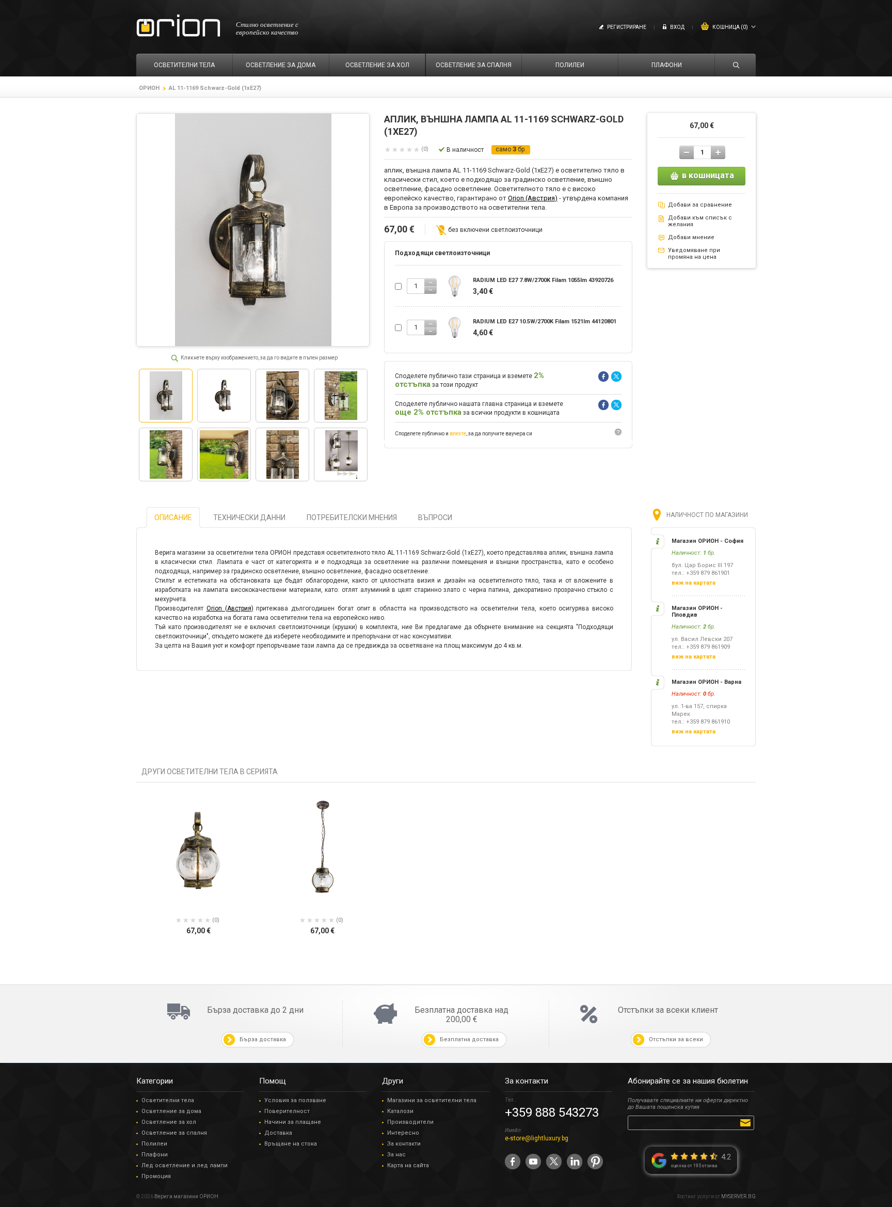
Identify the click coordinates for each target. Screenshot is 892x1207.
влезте (458, 433)
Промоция (156, 1176)
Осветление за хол (168, 1122)
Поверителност (287, 1111)
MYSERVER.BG (738, 1196)
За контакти (404, 1143)
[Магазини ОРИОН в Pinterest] (595, 1161)
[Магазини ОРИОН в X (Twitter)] (554, 1161)
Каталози (400, 1111)
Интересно (403, 1133)
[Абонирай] (747, 1122)
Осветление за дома (171, 1111)
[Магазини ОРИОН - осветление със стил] (178, 26)
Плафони (154, 1154)
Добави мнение (691, 237)
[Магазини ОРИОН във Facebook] (512, 1161)
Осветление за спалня (174, 1133)
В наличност (465, 149)
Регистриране (626, 27)
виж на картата (693, 582)
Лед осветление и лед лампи (184, 1165)
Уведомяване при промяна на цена (694, 253)
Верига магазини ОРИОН (186, 1196)
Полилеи (154, 1143)
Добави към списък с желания (700, 221)
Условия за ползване (295, 1100)
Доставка (278, 1133)
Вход (677, 27)
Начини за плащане (292, 1122)
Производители (410, 1122)
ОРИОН (149, 88)
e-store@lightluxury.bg (536, 1138)
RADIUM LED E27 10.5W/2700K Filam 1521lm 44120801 (544, 321)
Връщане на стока (290, 1143)
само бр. (511, 149)
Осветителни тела (167, 1100)
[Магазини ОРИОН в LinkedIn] (574, 1161)
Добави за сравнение (700, 204)
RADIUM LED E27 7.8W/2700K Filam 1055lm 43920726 (543, 280)
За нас (396, 1154)
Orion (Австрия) (533, 198)
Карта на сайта (408, 1165)
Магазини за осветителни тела (431, 1100)
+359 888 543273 (552, 1112)
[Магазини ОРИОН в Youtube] (533, 1161)
